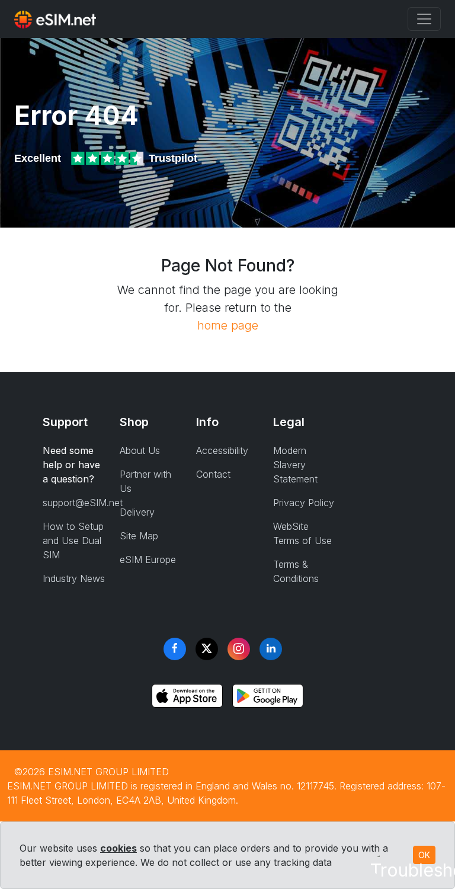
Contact (213, 474)
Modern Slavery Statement (295, 464)
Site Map (139, 536)
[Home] (55, 19)
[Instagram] (239, 649)
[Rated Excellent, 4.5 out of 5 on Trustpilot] (108, 158)
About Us (140, 450)
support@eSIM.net (83, 503)
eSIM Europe (148, 559)
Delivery (137, 512)
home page (227, 325)
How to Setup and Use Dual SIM (73, 540)
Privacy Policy (303, 503)
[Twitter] (207, 649)
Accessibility (222, 450)
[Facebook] (175, 649)
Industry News (74, 578)
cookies (118, 848)
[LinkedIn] (270, 649)
